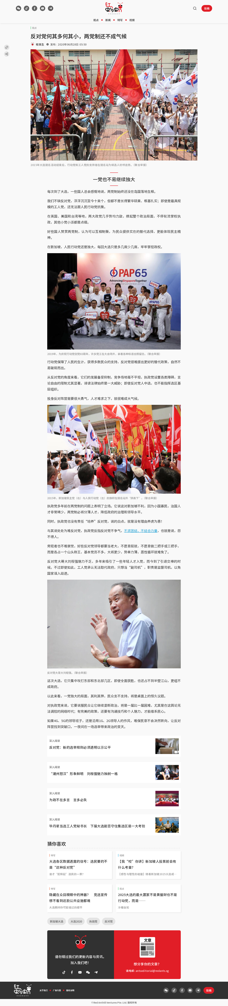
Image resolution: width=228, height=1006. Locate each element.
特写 (120, 20)
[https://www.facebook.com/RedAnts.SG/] (34, 8)
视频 (132, 20)
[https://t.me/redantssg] (50, 8)
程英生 (40, 44)
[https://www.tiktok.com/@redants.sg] (26, 8)
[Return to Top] (220, 1000)
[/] (114, 8)
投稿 (206, 8)
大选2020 (76, 921)
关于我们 (44, 990)
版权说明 (70, 990)
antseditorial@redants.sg (152, 971)
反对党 (109, 921)
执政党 (93, 921)
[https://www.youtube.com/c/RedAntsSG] (42, 8)
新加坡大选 (56, 921)
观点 (96, 20)
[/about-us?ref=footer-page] (18, 8)
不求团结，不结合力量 (140, 530)
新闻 (108, 20)
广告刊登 (57, 990)
